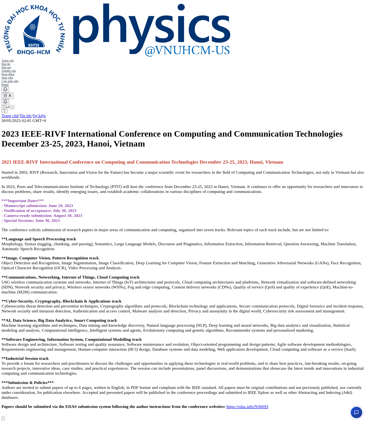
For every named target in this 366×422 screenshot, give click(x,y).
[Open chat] (356, 412)
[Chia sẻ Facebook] (6, 111)
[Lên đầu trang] (3, 418)
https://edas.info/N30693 (247, 406)
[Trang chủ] (117, 57)
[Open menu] (8, 96)
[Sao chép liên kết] (3, 111)
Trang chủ (10, 115)
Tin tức (26, 115)
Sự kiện (39, 115)
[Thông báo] (5, 89)
